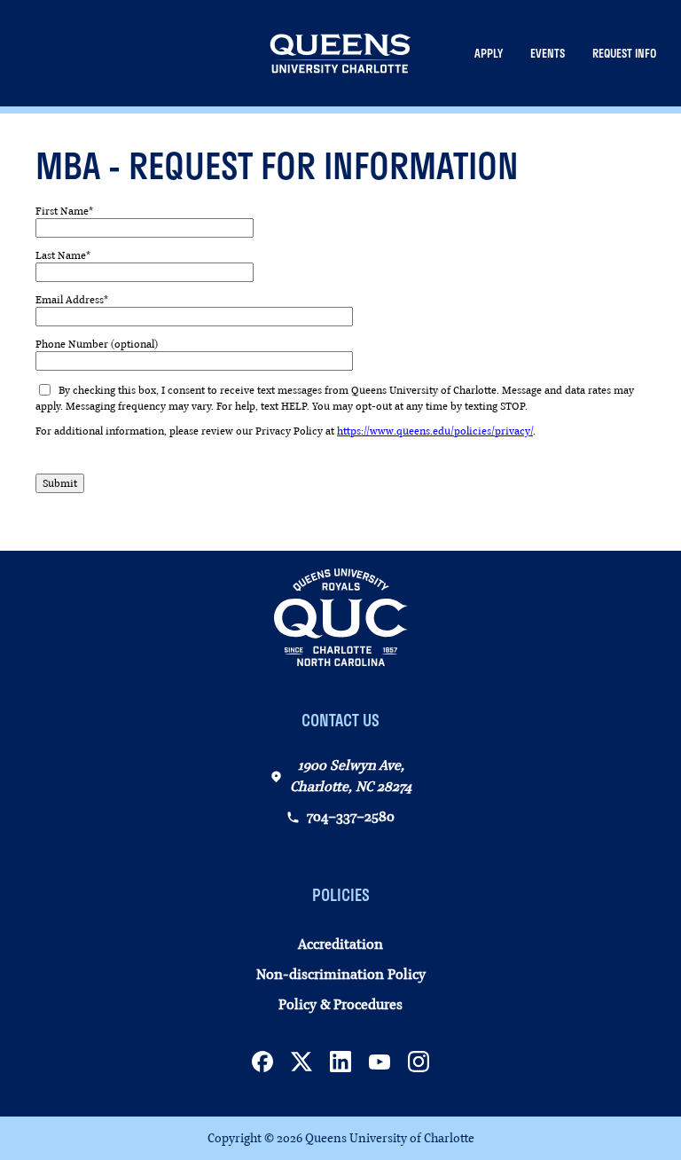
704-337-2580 (351, 817)
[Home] (340, 53)
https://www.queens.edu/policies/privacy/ (435, 431)
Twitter (301, 1061)
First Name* (64, 211)
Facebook (262, 1061)
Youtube (379, 1061)
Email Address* (71, 300)
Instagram (418, 1061)
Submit (60, 483)
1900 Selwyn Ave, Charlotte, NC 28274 (350, 776)
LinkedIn (340, 1061)
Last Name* (62, 255)
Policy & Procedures (340, 1005)
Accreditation (340, 944)
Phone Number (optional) (96, 344)
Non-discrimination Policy (341, 974)
